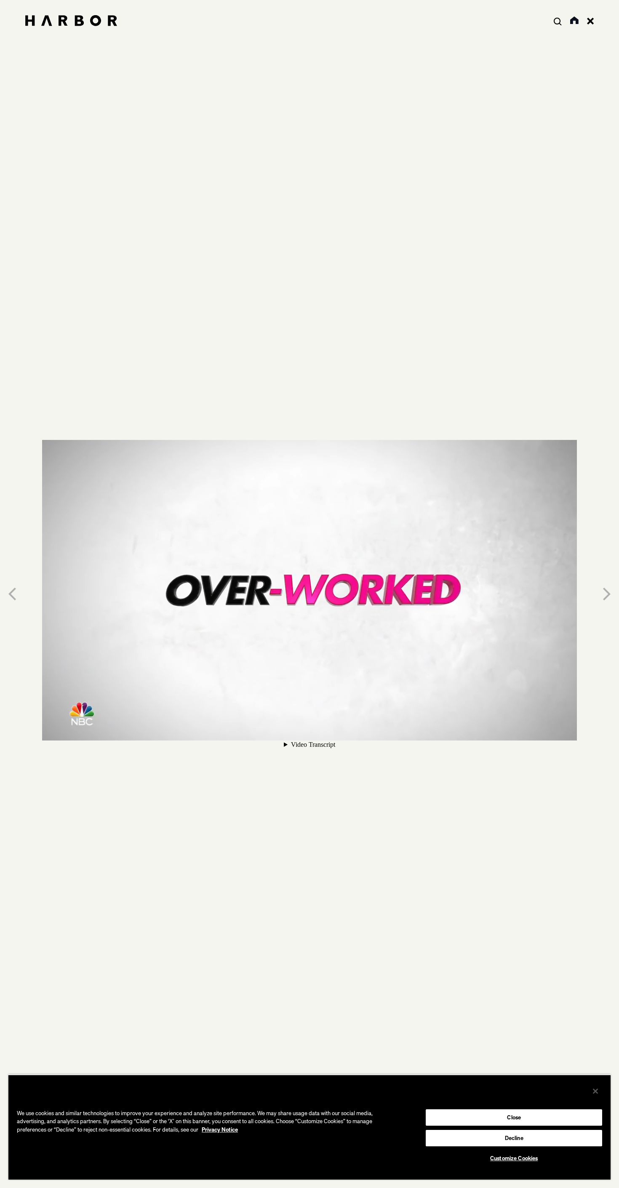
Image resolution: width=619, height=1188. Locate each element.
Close (514, 1117)
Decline (514, 1138)
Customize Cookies (514, 1158)
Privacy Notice (220, 1129)
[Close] (595, 1091)
